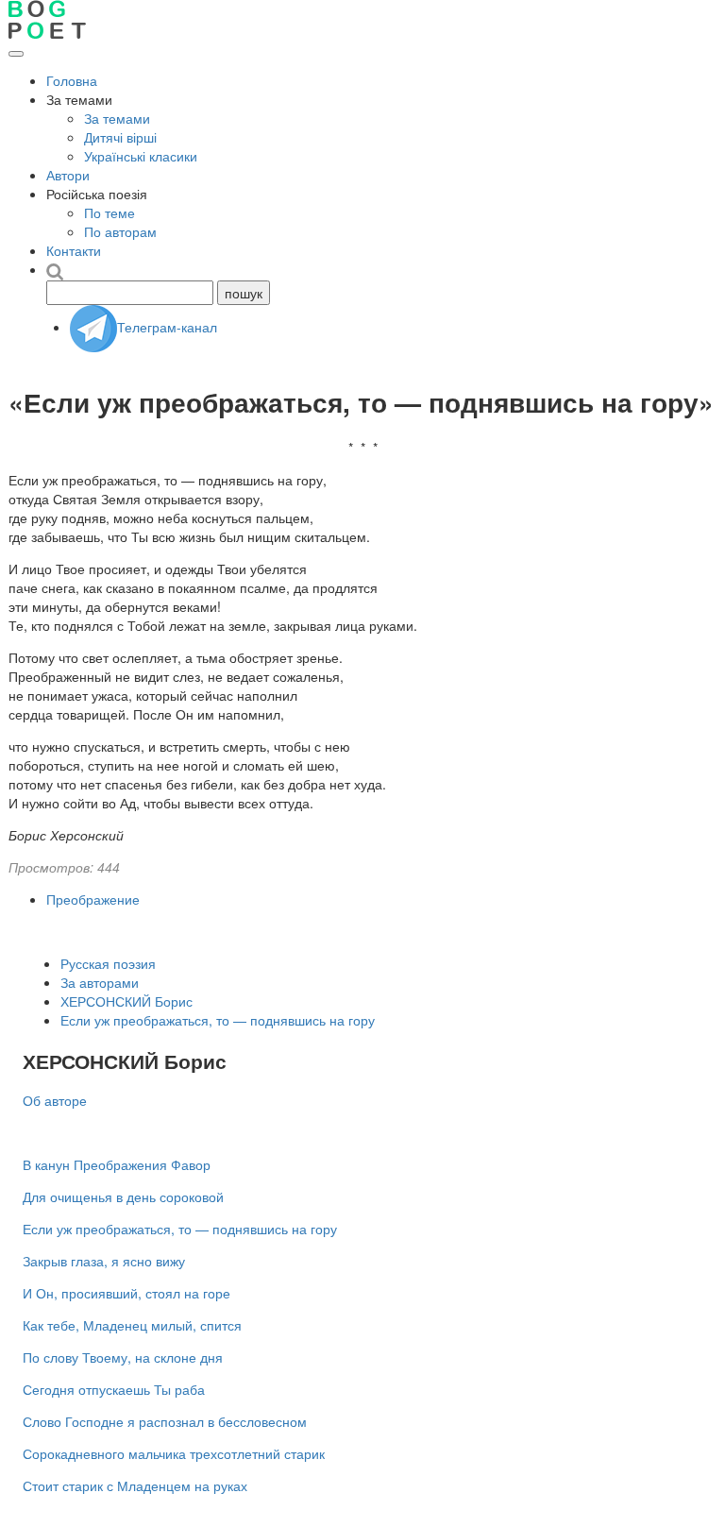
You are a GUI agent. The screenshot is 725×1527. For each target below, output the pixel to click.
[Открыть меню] (16, 54)
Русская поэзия (108, 963)
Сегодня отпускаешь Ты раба (114, 1389)
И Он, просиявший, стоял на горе (126, 1292)
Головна (71, 80)
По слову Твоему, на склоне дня (123, 1357)
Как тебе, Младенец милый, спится (132, 1324)
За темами (117, 118)
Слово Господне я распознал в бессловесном (165, 1421)
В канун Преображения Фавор (117, 1164)
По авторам (120, 231)
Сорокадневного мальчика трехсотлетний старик (174, 1453)
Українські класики (140, 155)
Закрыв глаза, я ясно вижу (104, 1260)
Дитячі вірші (120, 136)
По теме (109, 212)
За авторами (99, 982)
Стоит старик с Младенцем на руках (135, 1485)
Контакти (73, 250)
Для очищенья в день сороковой (123, 1196)
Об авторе (55, 1100)
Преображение (93, 899)
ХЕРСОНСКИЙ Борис (126, 1001)
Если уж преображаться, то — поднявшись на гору (217, 1019)
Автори (68, 174)
